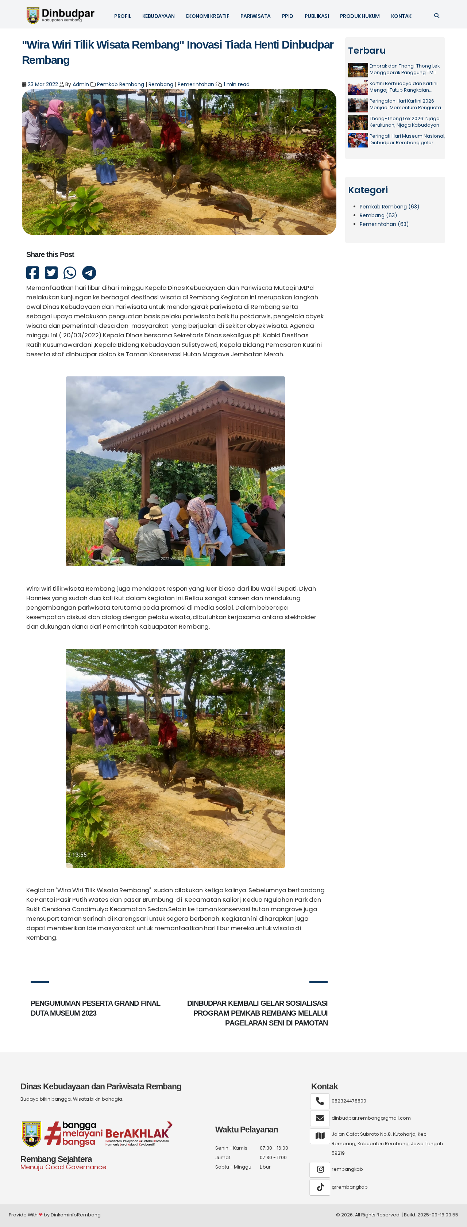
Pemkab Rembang (120, 84)
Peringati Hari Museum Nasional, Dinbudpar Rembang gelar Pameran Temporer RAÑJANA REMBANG (407, 139)
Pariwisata (255, 16)
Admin (81, 84)
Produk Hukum (360, 16)
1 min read (237, 84)
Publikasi (317, 16)
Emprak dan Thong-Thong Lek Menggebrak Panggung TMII (405, 69)
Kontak (401, 16)
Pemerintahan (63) (384, 224)
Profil (122, 16)
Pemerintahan (196, 84)
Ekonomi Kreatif (207, 16)
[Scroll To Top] (454, 1219)
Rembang (160, 84)
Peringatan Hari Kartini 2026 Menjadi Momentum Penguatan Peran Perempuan (407, 104)
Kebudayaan (158, 16)
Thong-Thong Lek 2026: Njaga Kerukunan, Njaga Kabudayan (405, 121)
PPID (287, 16)
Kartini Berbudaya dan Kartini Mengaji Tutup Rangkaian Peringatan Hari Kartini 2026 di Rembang (405, 86)
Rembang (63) (378, 215)
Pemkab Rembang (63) (390, 206)
